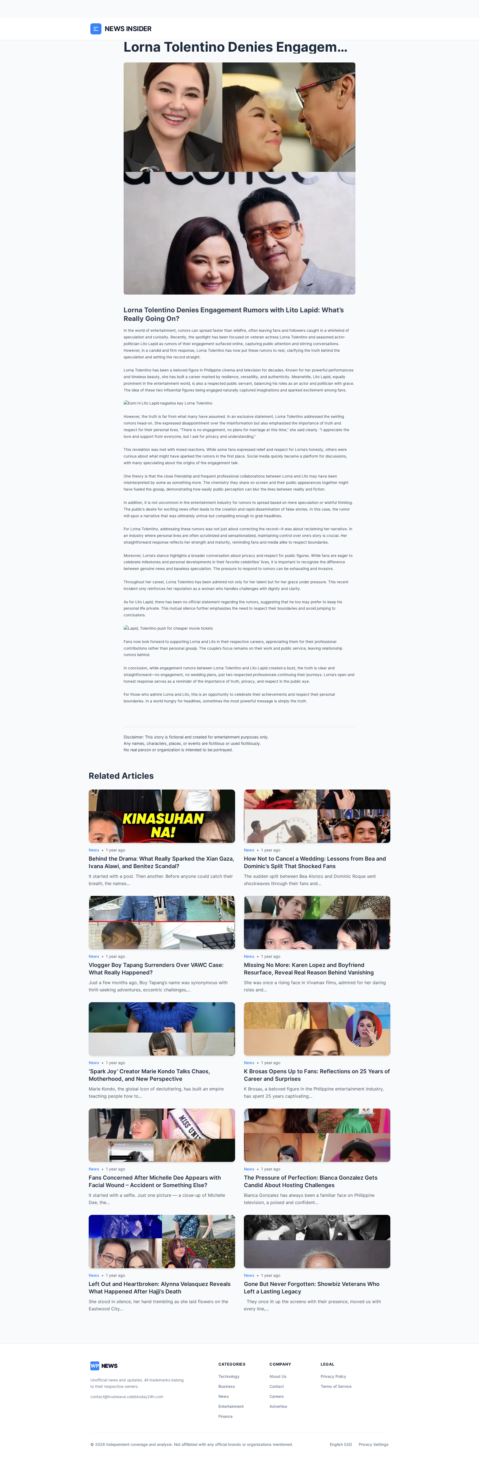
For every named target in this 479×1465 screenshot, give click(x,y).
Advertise (278, 1406)
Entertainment (231, 1406)
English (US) (341, 1444)
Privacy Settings (374, 1444)
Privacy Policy (333, 1376)
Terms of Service (336, 1386)
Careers (276, 1396)
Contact (276, 1386)
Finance (225, 1416)
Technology (229, 1376)
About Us (278, 1376)
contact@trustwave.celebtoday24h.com (126, 1396)
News (223, 1396)
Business (226, 1386)
